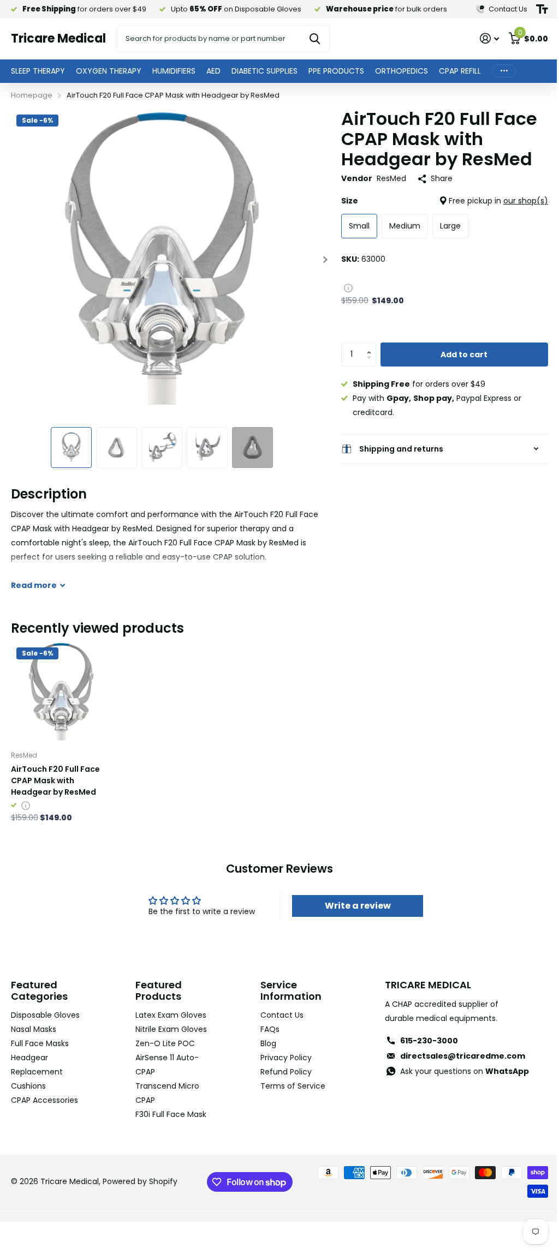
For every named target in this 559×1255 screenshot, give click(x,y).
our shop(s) (525, 200)
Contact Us (277, 1013)
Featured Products (156, 988)
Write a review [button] (352, 904)
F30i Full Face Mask (168, 1126)
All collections (38, 71)
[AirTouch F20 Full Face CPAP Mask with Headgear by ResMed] (60, 691)
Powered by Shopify (140, 1193)
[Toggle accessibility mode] (542, 9)
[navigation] (71, 447)
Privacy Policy (281, 1055)
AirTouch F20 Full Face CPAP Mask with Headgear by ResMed (55, 779)
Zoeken (315, 38)
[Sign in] (489, 38)
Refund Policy (281, 1070)
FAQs (265, 1027)
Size (444, 200)
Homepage (31, 95)
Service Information (286, 988)
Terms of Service (288, 1084)
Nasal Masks (33, 1027)
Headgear (29, 1055)
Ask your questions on (458, 1069)
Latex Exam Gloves (168, 1013)
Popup (348, 287)
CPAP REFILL (460, 70)
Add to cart (464, 354)
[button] (372, 346)
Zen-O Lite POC (163, 1055)
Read (34, 585)
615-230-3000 (422, 1039)
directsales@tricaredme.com (456, 1054)
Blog (264, 1041)
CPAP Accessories (44, 1098)
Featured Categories (39, 988)
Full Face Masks (40, 1041)
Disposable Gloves (45, 1013)
